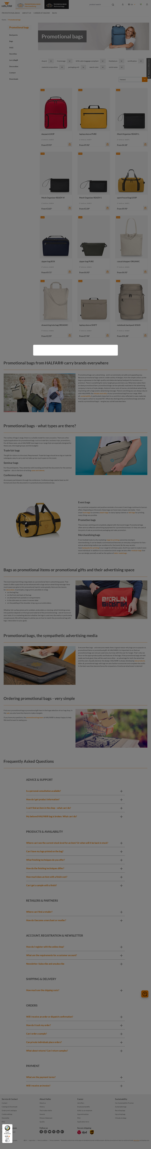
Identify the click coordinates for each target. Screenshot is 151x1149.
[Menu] (11, 1125)
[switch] (7, 1140)
